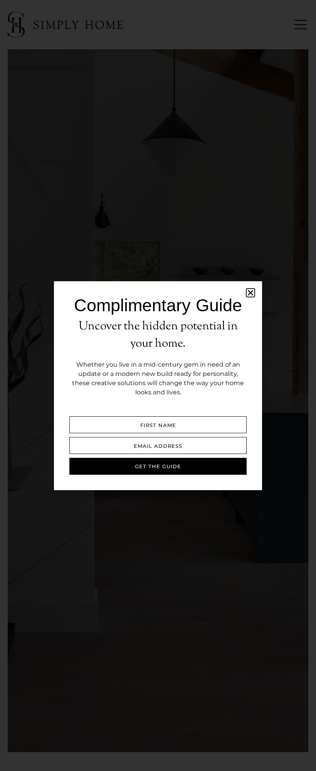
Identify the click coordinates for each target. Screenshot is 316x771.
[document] (158, 385)
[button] (250, 293)
